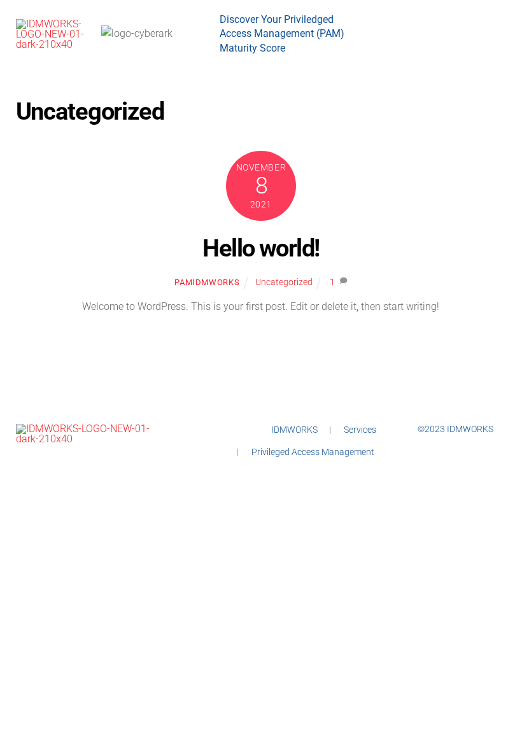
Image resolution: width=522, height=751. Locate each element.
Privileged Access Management (312, 452)
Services (360, 430)
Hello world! (261, 248)
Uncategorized (284, 282)
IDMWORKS (294, 430)
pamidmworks (206, 282)
